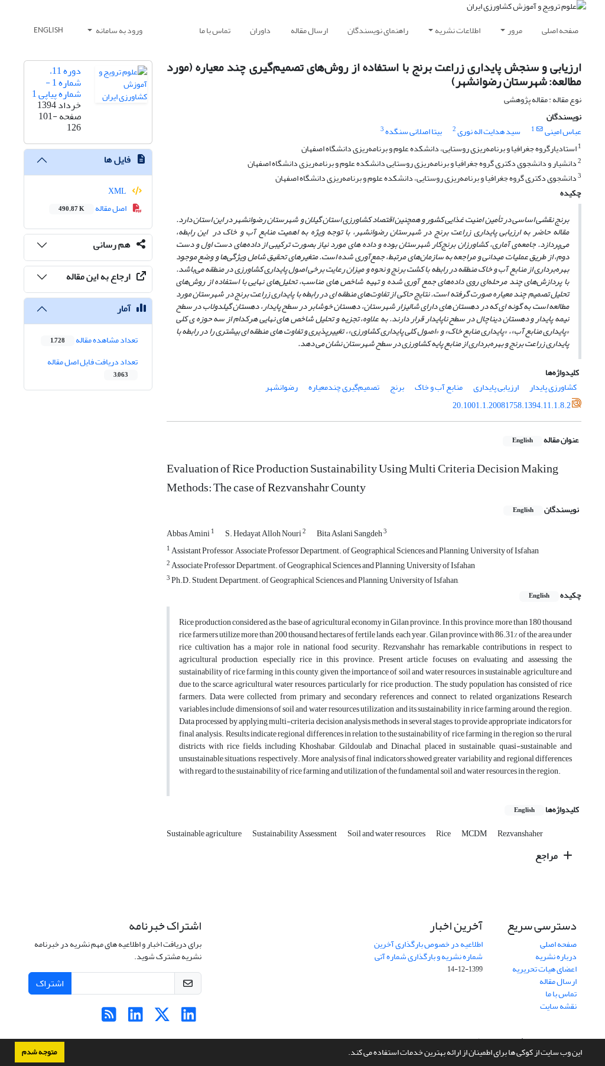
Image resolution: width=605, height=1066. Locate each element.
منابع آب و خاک (439, 387)
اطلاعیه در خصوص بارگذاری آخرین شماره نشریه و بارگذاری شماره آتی (428, 950)
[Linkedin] (188, 1018)
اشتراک (50, 983)
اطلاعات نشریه (457, 30)
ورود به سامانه (118, 30)
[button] (345, 1053)
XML (118, 191)
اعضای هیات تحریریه (544, 969)
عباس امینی (563, 131)
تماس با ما (214, 30)
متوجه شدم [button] (39, 1052)
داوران (260, 30)
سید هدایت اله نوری (489, 131)
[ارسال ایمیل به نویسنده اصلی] (540, 129)
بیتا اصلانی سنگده (413, 131)
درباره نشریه (556, 956)
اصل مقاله (93, 208)
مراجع (547, 856)
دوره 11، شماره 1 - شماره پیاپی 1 (56, 82)
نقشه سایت (558, 1006)
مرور (515, 30)
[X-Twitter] (162, 1018)
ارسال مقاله (309, 30)
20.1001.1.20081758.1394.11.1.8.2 (512, 405)
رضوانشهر (281, 387)
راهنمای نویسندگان (377, 30)
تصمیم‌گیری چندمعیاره (343, 387)
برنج (397, 387)
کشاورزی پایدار (553, 387)
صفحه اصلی (560, 30)
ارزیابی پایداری (496, 387)
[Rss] (109, 1018)
